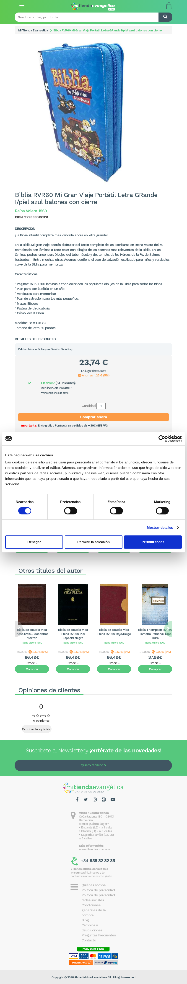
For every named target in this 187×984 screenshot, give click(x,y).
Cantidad (89, 406)
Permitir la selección (93, 542)
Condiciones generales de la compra (93, 910)
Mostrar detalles (160, 527)
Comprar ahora (93, 417)
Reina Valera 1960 (32, 642)
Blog (85, 920)
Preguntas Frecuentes (98, 935)
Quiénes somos (93, 885)
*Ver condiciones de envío (54, 392)
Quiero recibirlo (92, 765)
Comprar (32, 669)
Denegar (34, 542)
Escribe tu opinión (36, 729)
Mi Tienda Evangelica (33, 30)
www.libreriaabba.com (94, 849)
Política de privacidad (98, 890)
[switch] (70, 510)
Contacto (88, 940)
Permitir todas (153, 542)
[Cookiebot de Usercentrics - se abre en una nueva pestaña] (162, 438)
